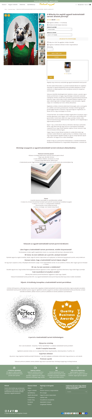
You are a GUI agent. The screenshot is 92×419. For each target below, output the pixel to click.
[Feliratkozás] (85, 391)
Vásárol (4, 4)
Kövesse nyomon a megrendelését (49, 390)
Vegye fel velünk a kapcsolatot (48, 395)
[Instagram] (6, 411)
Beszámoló (81, 4)
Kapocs (29, 404)
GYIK (41, 388)
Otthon (6, 9)
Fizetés (57, 57)
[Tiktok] (10, 411)
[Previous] (5, 15)
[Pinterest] (13, 411)
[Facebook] (8, 411)
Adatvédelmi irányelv (45, 402)
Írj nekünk (30, 402)
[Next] (8, 15)
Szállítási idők (43, 397)
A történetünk (31, 397)
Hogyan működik (12, 4)
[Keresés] (76, 4)
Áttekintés (22, 4)
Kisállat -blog (31, 400)
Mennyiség (50, 47)
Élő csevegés (43, 393)
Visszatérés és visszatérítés (47, 400)
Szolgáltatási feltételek (46, 404)
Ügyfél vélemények (33, 395)
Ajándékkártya (31, 4)
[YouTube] (16, 411)
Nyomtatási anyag (11, 9)
